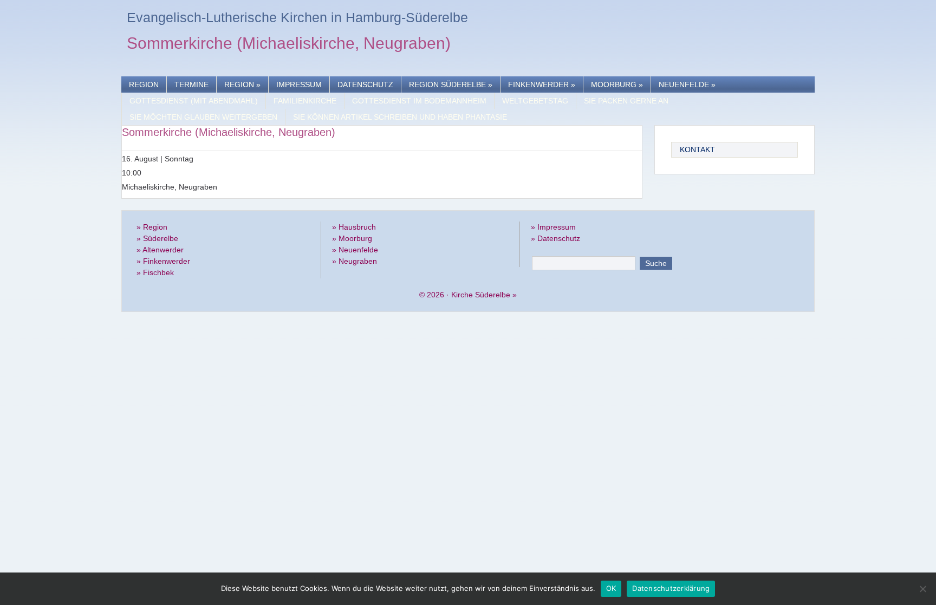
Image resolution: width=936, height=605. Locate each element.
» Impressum (553, 227)
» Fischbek (155, 272)
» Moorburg (352, 238)
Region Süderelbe (450, 84)
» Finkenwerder (163, 261)
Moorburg (617, 84)
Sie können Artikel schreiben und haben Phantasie (400, 117)
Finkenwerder (541, 84)
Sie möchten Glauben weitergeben (203, 117)
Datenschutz (365, 84)
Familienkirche (305, 100)
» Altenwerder (160, 249)
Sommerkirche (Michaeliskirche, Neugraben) (289, 44)
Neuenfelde (687, 84)
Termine (191, 84)
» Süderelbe (157, 238)
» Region (151, 227)
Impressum (299, 84)
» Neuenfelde (355, 249)
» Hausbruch (354, 227)
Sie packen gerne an (626, 100)
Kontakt (697, 149)
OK (611, 588)
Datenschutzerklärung (671, 588)
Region (144, 84)
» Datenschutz (555, 238)
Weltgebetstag (535, 100)
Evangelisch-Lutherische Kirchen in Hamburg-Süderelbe (297, 17)
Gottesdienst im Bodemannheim (419, 100)
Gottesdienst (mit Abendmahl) (193, 100)
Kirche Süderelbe (480, 294)
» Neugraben (354, 261)
